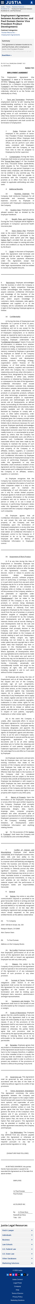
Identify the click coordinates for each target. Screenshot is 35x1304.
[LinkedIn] (8, 1275)
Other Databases (9, 1258)
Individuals (6, 1235)
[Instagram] (16, 1275)
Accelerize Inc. (5, 9)
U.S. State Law (8, 1254)
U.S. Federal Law (9, 1249)
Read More (6, 55)
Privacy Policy (17, 1297)
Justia (3, 7)
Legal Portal (17, 1283)
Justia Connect (17, 1279)
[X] (24, 1275)
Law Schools (7, 1244)
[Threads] (19, 1275)
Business (6, 1240)
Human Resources (8, 32)
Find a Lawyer (8, 1230)
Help (17, 1290)
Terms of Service (17, 1293)
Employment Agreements (10, 35)
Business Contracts (18, 7)
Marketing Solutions (10, 1263)
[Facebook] (13, 1275)
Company (17, 1286)
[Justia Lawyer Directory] (27, 1275)
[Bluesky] (22, 1275)
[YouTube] (10, 1275)
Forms (8, 7)
